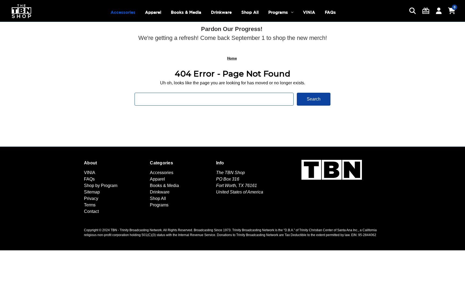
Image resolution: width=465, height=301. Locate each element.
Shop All (250, 12)
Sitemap (92, 192)
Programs (278, 12)
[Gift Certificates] (426, 11)
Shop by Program (100, 185)
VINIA (309, 12)
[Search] (412, 11)
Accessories (123, 12)
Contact (91, 211)
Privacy (91, 198)
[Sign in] (439, 11)
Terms (90, 205)
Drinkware (221, 12)
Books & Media (186, 12)
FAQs (330, 12)
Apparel (153, 12)
